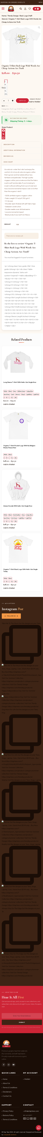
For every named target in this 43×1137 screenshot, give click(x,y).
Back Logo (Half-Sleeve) (17, 109)
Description (9, 144)
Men (27, 109)
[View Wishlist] (30, 9)
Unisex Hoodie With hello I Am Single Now (17, 506)
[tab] (21, 145)
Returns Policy (8, 1115)
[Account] (25, 9)
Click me (38, 1127)
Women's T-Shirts (29, 112)
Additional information (14, 150)
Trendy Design (13, 16)
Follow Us (11, 616)
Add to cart (22, 100)
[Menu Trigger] (3, 8)
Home (4, 16)
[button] (35, 99)
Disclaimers (7, 1092)
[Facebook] (21, 130)
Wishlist (27, 1079)
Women (19, 112)
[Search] (21, 9)
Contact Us (7, 1096)
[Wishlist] (30, 9)
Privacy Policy (8, 1111)
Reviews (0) (8, 156)
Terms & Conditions (10, 1087)
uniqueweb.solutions (10, 1134)
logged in (17, 257)
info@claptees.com (31, 1111)
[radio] (6, 81)
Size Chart (8, 162)
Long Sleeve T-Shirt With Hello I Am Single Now (19, 382)
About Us (6, 1083)
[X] (21, 134)
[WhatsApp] (21, 137)
